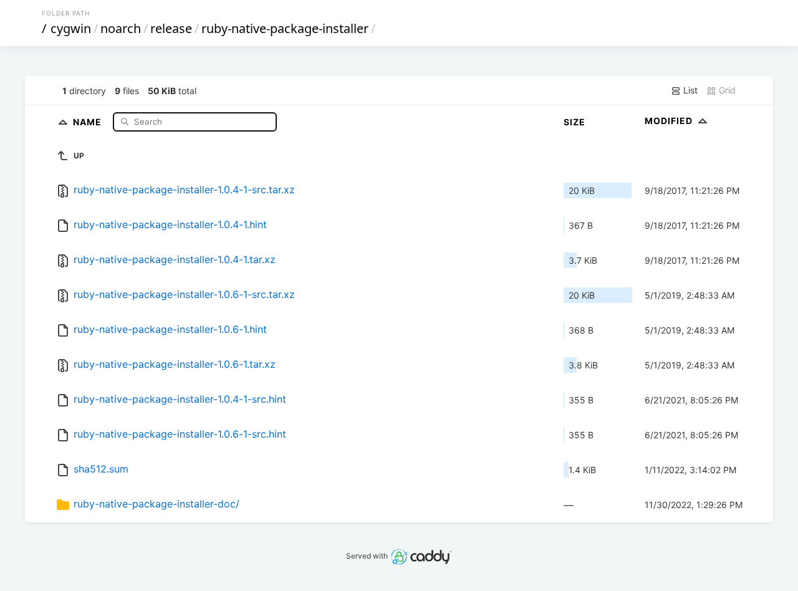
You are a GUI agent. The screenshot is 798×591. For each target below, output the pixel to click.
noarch (120, 28)
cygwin (70, 28)
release (171, 28)
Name (88, 121)
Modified (670, 120)
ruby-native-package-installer (284, 28)
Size (574, 122)
